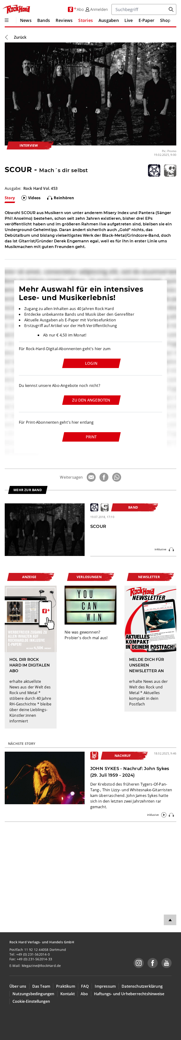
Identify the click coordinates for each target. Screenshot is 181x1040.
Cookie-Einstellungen (31, 1001)
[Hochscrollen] (170, 920)
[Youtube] (166, 963)
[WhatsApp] (116, 477)
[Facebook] (103, 477)
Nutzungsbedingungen (33, 993)
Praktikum (65, 986)
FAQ (85, 986)
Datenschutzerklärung (142, 986)
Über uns (17, 986)
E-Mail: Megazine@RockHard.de (35, 965)
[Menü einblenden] (6, 20)
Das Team (41, 986)
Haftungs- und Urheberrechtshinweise (129, 993)
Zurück (20, 37)
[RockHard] (16, 9)
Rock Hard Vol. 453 (40, 188)
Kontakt (67, 993)
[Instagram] (139, 963)
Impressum (105, 986)
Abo (84, 993)
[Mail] (91, 477)
